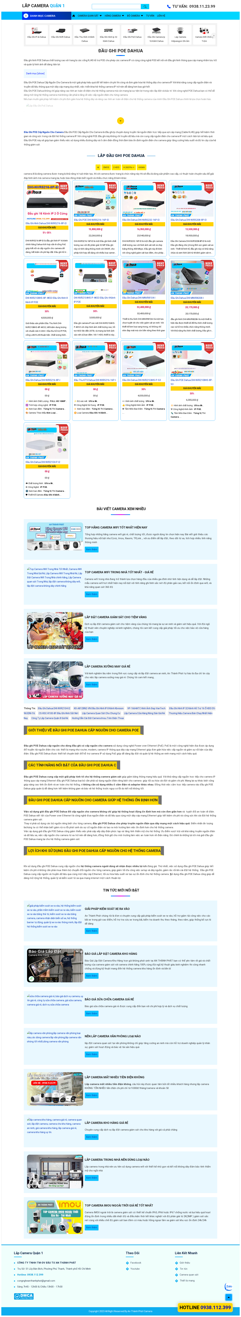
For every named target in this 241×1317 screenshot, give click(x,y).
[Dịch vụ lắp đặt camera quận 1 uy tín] (73, 15)
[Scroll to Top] (228, 1297)
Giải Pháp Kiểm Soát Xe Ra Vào (107, 909)
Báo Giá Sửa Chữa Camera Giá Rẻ (109, 999)
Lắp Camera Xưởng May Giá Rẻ (107, 666)
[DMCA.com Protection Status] (24, 1296)
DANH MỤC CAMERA (42, 15)
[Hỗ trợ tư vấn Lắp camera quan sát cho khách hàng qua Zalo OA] (229, 1287)
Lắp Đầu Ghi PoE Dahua (121, 155)
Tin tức (184, 1268)
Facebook (136, 1262)
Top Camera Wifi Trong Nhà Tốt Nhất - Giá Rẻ (119, 572)
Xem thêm (91, 549)
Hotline (205, 1307)
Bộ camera (133, 15)
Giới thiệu (185, 1262)
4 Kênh (141, 167)
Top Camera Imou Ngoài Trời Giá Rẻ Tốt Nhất (119, 1205)
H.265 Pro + (128, 167)
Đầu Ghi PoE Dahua (120, 50)
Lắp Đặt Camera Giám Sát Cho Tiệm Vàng (116, 617)
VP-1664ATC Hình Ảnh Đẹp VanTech (146, 708)
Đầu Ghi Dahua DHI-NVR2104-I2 (54, 708)
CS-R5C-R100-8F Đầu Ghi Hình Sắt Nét (58, 713)
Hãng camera (113, 15)
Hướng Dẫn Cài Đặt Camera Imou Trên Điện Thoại (98, 718)
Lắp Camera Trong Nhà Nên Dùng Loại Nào (117, 1159)
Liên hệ (161, 15)
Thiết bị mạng (187, 1280)
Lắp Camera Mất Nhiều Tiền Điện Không (114, 1077)
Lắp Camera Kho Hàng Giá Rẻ (106, 1123)
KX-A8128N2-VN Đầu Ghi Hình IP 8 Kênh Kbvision (99, 708)
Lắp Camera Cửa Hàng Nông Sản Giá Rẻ (144, 713)
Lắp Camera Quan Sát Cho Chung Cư (101, 713)
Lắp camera (43, 5)
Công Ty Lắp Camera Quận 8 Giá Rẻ (49, 718)
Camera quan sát (88, 15)
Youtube (135, 1268)
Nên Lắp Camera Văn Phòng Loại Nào (113, 1036)
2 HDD (116, 167)
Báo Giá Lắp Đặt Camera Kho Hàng (111, 953)
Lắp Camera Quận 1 (28, 1253)
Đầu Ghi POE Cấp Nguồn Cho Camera (44, 132)
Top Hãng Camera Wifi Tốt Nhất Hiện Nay (116, 527)
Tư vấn (150, 15)
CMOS (106, 167)
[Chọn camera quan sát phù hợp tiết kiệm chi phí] (214, 35)
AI (98, 167)
